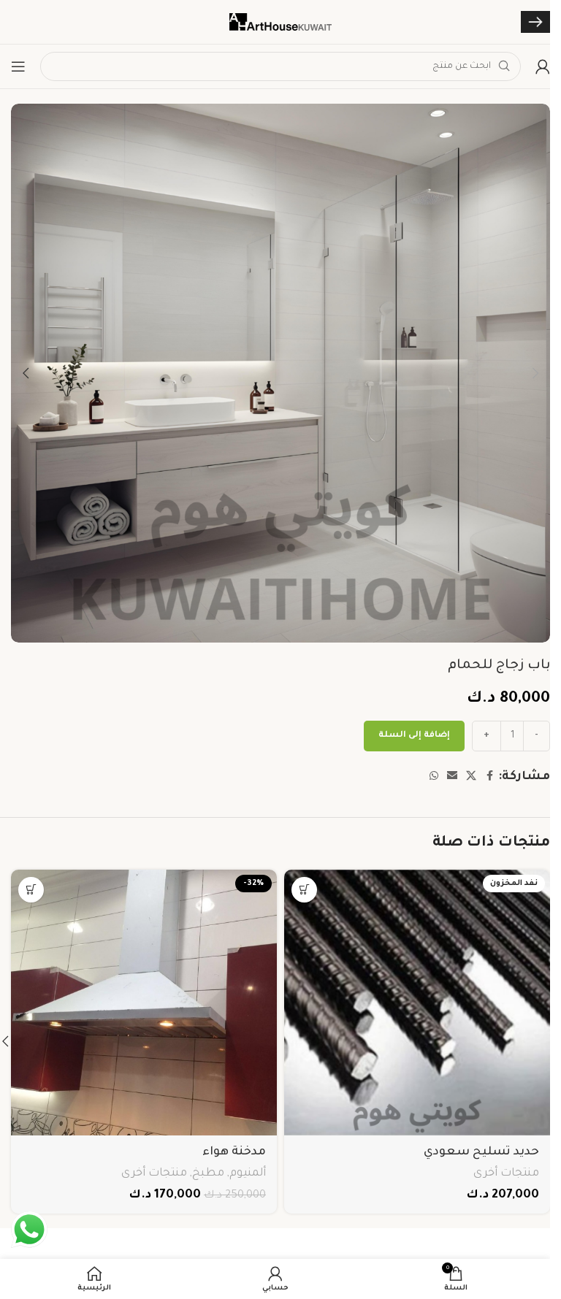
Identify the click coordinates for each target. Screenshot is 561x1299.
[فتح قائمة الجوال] (18, 66)
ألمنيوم (247, 1174)
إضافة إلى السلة (414, 735)
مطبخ (208, 1174)
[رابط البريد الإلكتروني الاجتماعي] (452, 777)
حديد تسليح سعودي (481, 1152)
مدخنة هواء (234, 1152)
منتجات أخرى (506, 1174)
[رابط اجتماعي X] (471, 777)
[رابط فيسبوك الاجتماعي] (489, 777)
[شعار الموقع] (280, 22)
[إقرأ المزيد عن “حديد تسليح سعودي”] (304, 890)
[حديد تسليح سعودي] (417, 1002)
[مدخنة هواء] (144, 1002)
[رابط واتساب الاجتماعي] (434, 777)
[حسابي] (542, 66)
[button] (535, 373)
